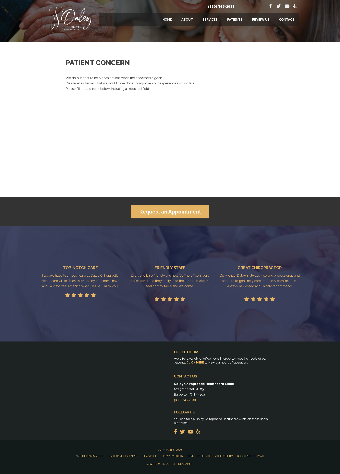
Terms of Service (199, 456)
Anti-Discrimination (89, 456)
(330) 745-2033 (221, 6)
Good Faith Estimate (251, 456)
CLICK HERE (195, 362)
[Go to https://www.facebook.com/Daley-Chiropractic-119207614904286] (270, 6)
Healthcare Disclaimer (122, 456)
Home (167, 19)
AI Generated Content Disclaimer (170, 463)
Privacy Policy (173, 456)
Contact (287, 19)
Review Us (260, 19)
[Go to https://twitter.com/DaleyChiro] (278, 6)
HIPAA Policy (150, 456)
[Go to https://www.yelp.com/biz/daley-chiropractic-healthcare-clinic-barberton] (295, 6)
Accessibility (224, 456)
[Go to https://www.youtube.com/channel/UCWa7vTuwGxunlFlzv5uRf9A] (287, 6)
